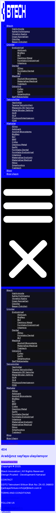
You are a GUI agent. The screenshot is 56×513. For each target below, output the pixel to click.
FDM (14, 120)
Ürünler (11, 44)
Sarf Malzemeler (20, 96)
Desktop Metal (19, 144)
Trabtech (22, 84)
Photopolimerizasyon (23, 118)
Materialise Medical (27, 81)
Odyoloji (16, 86)
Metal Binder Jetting (22, 110)
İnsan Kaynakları (20, 36)
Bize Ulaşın (12, 174)
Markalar (11, 123)
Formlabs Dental (25, 71)
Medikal (16, 76)
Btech (10, 25)
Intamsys (22, 63)
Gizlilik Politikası (10, 497)
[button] (28, 232)
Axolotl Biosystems (22, 131)
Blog (9, 170)
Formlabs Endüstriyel (28, 60)
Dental (15, 65)
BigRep (21, 53)
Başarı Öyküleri (19, 42)
